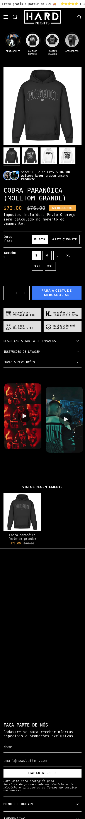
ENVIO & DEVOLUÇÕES (19, 362)
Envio (52, 215)
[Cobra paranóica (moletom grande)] (22, 512)
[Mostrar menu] (5, 17)
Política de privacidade (23, 784)
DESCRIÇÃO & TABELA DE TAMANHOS (29, 341)
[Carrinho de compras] (78, 17)
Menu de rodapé (18, 804)
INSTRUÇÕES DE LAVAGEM (21, 351)
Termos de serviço (62, 787)
